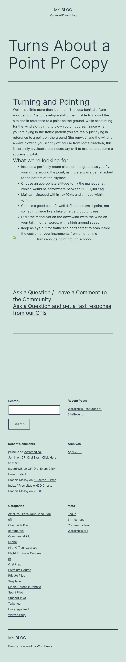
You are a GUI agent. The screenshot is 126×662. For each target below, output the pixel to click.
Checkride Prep (19, 525)
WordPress (44, 646)
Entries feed (76, 519)
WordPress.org (78, 530)
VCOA (38, 491)
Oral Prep (14, 564)
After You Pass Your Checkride (29, 514)
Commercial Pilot (20, 536)
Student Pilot (17, 598)
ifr (9, 559)
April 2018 (75, 452)
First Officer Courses (22, 547)
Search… (14, 401)
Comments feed (79, 525)
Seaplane (14, 581)
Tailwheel (14, 603)
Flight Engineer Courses (24, 553)
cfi (10, 519)
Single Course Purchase (24, 587)
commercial (16, 530)
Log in (72, 514)
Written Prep (17, 615)
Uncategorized (18, 609)
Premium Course (19, 570)
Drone (12, 542)
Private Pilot (16, 575)
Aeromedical (33, 452)
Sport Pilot (15, 592)
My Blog (63, 9)
